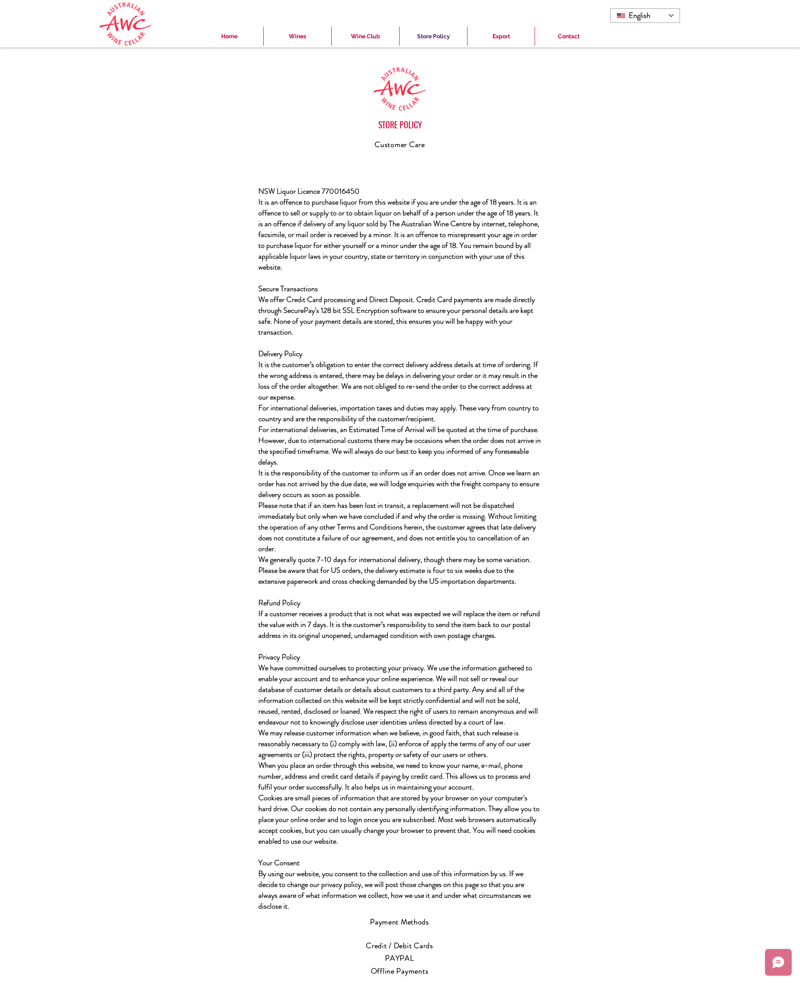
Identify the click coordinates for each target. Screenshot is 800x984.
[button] (297, 36)
